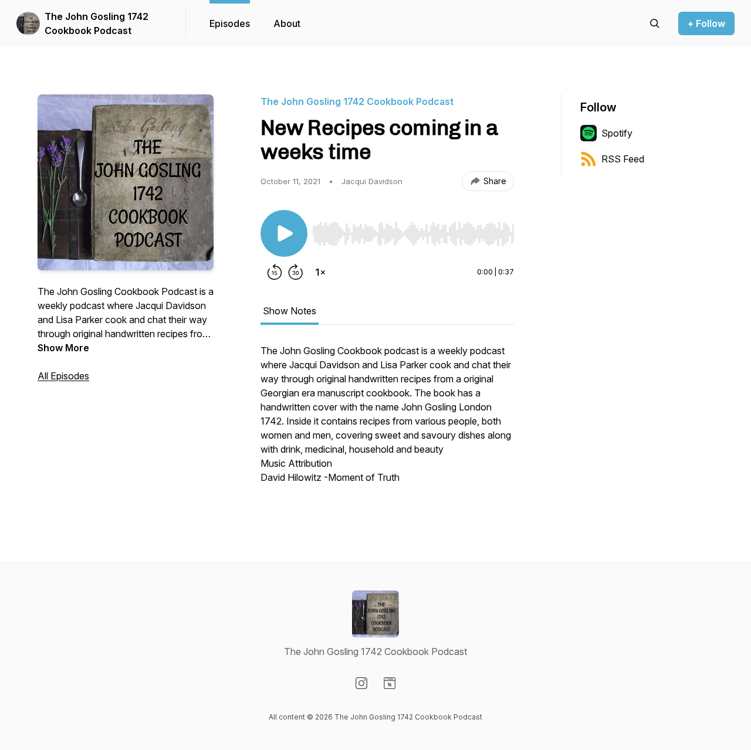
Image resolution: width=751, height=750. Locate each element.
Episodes (229, 23)
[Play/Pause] (284, 233)
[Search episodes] (654, 23)
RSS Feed (622, 159)
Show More (63, 348)
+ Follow (706, 23)
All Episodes (63, 376)
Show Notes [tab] (289, 311)
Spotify (616, 133)
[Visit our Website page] (389, 683)
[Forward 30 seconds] (295, 272)
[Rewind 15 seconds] (274, 272)
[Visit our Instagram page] (361, 683)
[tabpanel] (387, 420)
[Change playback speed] (320, 272)
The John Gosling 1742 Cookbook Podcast (96, 23)
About (286, 23)
